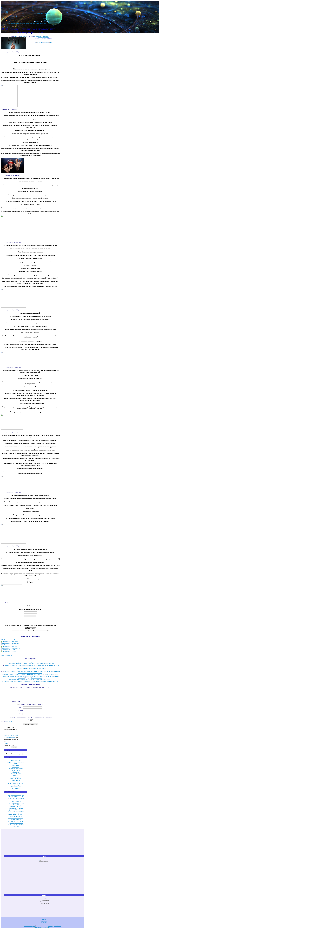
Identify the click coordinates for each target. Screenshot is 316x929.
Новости (46, 36)
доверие (4, 676)
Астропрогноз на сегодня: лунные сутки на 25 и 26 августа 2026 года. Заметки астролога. (16, 797)
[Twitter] (45, 43)
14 (13, 735)
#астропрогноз (42, 625)
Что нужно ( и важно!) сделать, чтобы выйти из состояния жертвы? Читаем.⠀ (32, 663)
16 (17, 735)
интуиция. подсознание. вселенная (18, 676)
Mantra (50, 926)
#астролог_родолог (30, 627)
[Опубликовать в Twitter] (8, 649)
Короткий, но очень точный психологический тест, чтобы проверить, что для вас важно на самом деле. (32, 666)
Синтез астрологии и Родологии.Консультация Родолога (15, 783)
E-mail (20, 710)
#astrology (32, 630)
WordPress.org (45, 903)
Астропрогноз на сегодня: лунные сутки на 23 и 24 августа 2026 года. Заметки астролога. (16, 810)
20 (11, 737)
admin (17, 36)
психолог (41, 676)
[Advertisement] (44, 843)
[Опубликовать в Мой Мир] (9, 646)
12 (9, 735)
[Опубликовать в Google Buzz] (10, 641)
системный (21, 678)
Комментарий (16, 701)
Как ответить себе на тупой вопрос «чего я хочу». (32, 668)
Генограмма (15, 767)
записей (45, 900)
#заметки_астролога (30, 628)
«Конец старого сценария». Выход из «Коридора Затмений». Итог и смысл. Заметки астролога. (16, 817)
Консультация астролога (16, 768)
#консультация (51, 625)
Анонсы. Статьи (39, 36)
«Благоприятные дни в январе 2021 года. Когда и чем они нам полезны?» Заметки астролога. (30, 25)
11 (7, 735)
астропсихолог (53, 674)
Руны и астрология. (16, 778)
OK (14, 747)
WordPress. (57, 926)
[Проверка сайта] (43, 861)
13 (11, 735)
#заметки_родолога (17, 630)
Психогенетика (34, 676)
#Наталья (7, 625)
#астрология (23, 625)
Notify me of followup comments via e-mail (31, 704)
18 (7, 737)
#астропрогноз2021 (32, 625)
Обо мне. (44, 18)
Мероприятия (16, 770)
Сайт (20, 714)
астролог (45, 674)
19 (9, 737)
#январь (46, 630)
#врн (18, 625)
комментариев (45, 902)
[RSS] (50, 43)
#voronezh (38, 630)
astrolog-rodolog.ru (29, 926)
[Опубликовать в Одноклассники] (11, 648)
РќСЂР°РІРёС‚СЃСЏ (6, 655)
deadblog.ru (9, 721)
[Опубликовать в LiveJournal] (9, 645)
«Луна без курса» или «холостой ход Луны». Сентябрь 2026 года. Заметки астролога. (16, 804)
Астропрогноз (16, 765)
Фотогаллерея (16, 788)
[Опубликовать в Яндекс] (8, 651)
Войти (45, 898)
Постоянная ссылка (36, 678)
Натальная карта (16, 773)
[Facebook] (38, 43)
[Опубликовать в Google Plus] (10, 643)
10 (5, 735)
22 (15, 737)
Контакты (44, 20)
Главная (44, 15)
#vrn (42, 630)
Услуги (44, 17)
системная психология (51, 676)
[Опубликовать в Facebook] (9, 640)
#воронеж (13, 625)
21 (13, 737)
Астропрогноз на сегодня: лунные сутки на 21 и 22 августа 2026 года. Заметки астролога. (16, 823)
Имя (20, 707)
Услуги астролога (16, 787)
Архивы (8, 754)
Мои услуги (16, 772)
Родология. (16, 777)
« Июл (7, 743)
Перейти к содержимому (42, 13)
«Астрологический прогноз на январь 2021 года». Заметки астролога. (30, 23)
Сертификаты (16, 780)
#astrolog (26, 630)
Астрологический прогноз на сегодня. (15, 762)
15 (15, 735)
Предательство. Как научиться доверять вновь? (32, 662)
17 (5, 737)
